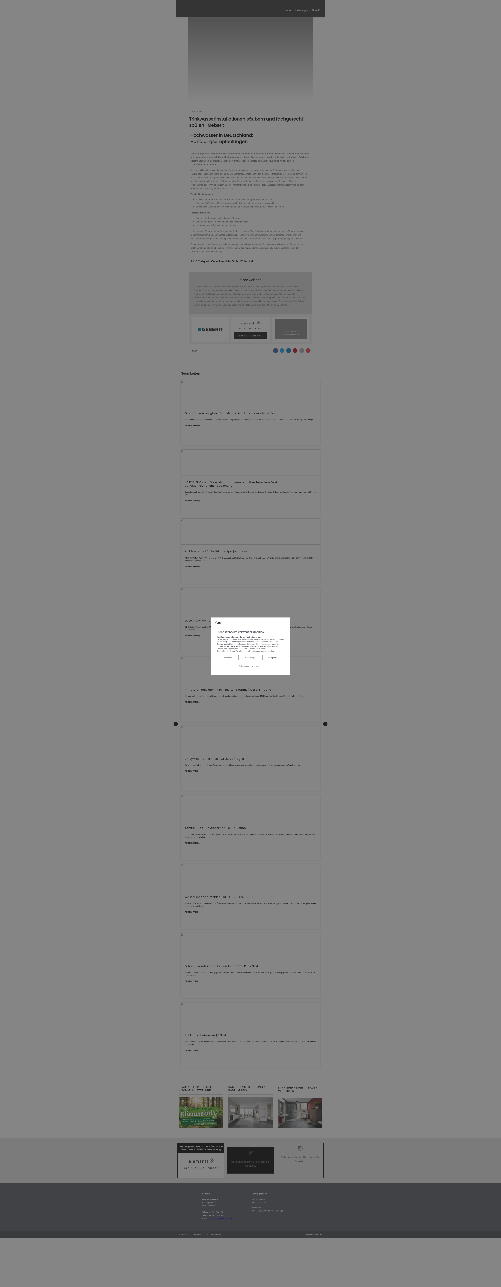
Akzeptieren (273, 657)
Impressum (256, 665)
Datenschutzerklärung (226, 651)
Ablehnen (228, 657)
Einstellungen (250, 657)
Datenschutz (244, 665)
